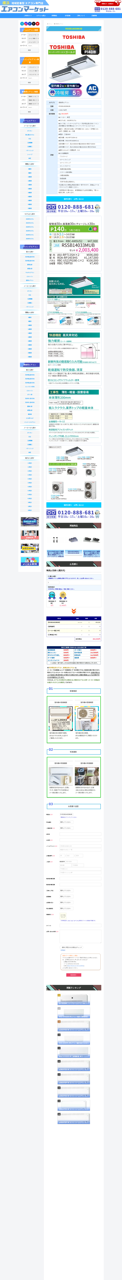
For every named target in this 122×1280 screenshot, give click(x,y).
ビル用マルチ (30, 418)
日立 (30, 138)
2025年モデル (30, 238)
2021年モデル (30, 223)
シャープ (29, 154)
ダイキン (29, 130)
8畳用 (29, 173)
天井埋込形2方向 (30, 256)
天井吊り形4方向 (30, 402)
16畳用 (30, 188)
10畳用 (30, 177)
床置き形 (29, 268)
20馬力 (30, 510)
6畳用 (29, 169)
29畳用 (30, 208)
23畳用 (30, 200)
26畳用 (30, 204)
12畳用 (30, 181)
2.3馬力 (30, 475)
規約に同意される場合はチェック (72, 947)
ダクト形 (29, 394)
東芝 (30, 158)
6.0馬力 (30, 494)
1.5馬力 (30, 463)
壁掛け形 (29, 406)
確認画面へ (73, 975)
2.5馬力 (30, 479)
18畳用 (30, 192)
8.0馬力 (30, 498)
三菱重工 (29, 146)
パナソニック (30, 150)
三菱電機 (29, 142)
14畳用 (30, 184)
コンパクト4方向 (30, 386)
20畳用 (30, 196)
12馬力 (30, 506)
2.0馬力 (30, 471)
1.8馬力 (30, 467)
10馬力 (30, 502)
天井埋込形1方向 (30, 260)
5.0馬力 (30, 490)
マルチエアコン (29, 272)
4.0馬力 (30, 486)
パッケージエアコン (29, 422)
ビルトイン (30, 276)
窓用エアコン (30, 280)
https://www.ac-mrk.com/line (75, 965)
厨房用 (30, 414)
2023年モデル (30, 231)
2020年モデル (30, 219)
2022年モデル (30, 227)
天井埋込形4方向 (30, 375)
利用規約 (63, 950)
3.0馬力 (30, 482)
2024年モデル (30, 234)
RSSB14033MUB (67, 814)
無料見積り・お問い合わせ (74, 199)
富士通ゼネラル (29, 134)
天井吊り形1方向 (30, 398)
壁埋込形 (29, 264)
